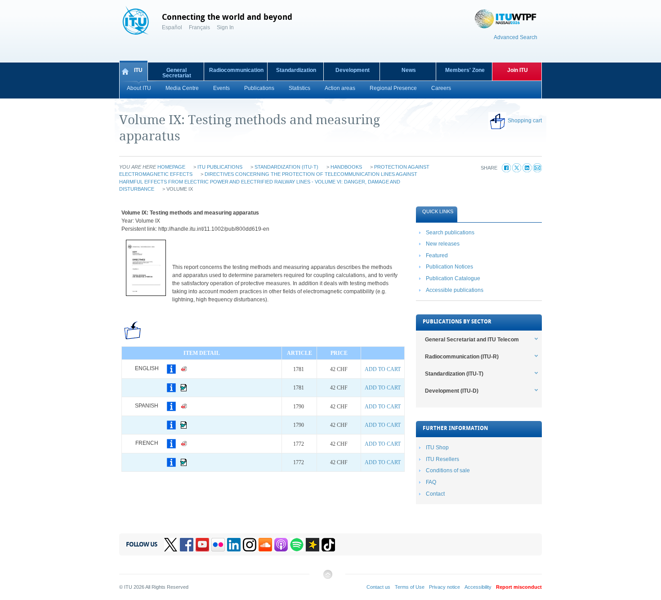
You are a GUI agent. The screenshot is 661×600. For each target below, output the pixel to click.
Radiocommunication (236, 70)
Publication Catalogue (453, 278)
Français (199, 27)
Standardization (296, 70)
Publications (259, 88)
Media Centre (182, 88)
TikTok (328, 544)
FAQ (431, 482)
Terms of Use (409, 587)
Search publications (450, 232)
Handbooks (346, 167)
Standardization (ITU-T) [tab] (454, 374)
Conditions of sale (448, 470)
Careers (441, 88)
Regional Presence (393, 88)
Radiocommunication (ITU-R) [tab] (462, 357)
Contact (435, 494)
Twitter (171, 544)
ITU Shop (437, 447)
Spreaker (312, 544)
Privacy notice (444, 587)
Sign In (225, 27)
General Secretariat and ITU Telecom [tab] (472, 339)
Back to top (327, 578)
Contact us (378, 587)
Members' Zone (465, 70)
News (409, 70)
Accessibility (477, 587)
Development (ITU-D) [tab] (451, 391)
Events (221, 88)
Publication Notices (449, 267)
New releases (443, 244)
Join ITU (517, 70)
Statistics (299, 88)
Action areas (340, 88)
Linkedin (234, 544)
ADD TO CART (383, 369)
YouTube (202, 544)
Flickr (218, 544)
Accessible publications (454, 290)
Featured (437, 255)
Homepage (171, 167)
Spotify (297, 544)
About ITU (139, 88)
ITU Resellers (442, 459)
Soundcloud (265, 544)
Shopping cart (525, 120)
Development (352, 70)
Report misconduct (519, 587)
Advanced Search (515, 37)
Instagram (249, 544)
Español (172, 27)
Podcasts (281, 544)
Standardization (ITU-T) (286, 167)
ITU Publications (219, 167)
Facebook (186, 544)
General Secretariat (176, 73)
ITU (138, 70)
